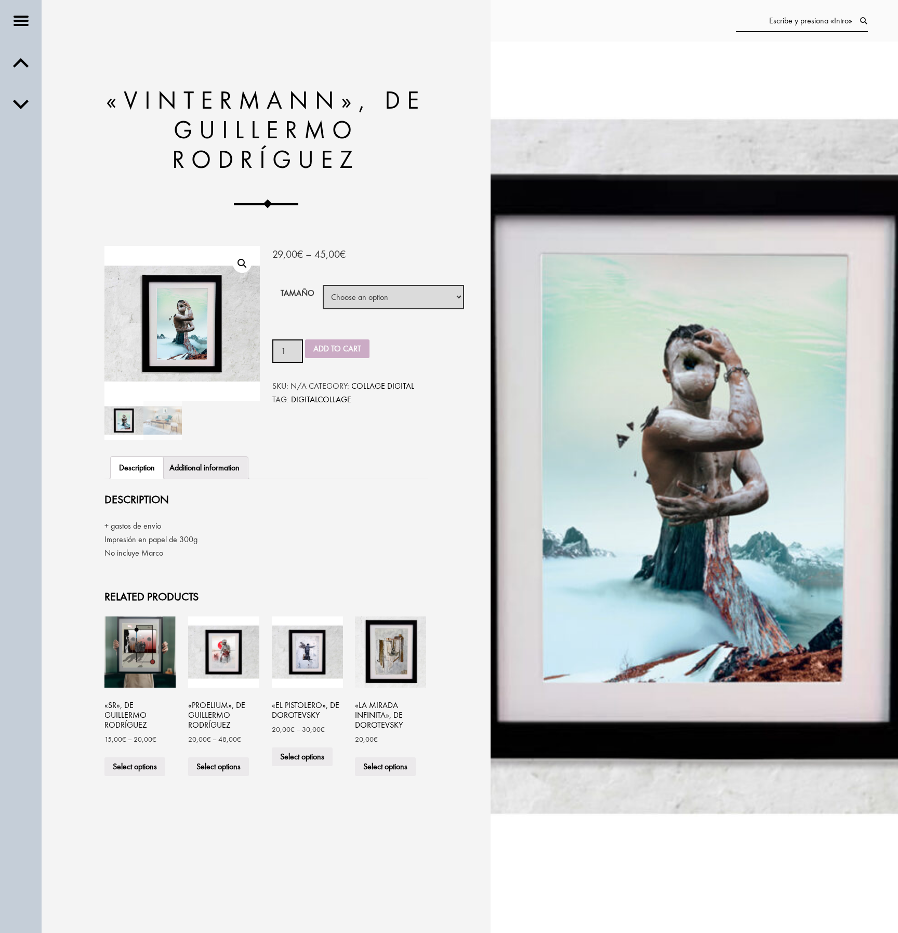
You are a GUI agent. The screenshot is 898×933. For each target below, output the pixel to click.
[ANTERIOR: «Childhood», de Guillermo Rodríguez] (21, 104)
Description (137, 467)
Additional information (204, 467)
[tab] (137, 467)
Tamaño (297, 292)
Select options (135, 766)
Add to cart (337, 348)
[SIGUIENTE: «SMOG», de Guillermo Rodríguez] (21, 62)
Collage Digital (382, 385)
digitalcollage (321, 399)
